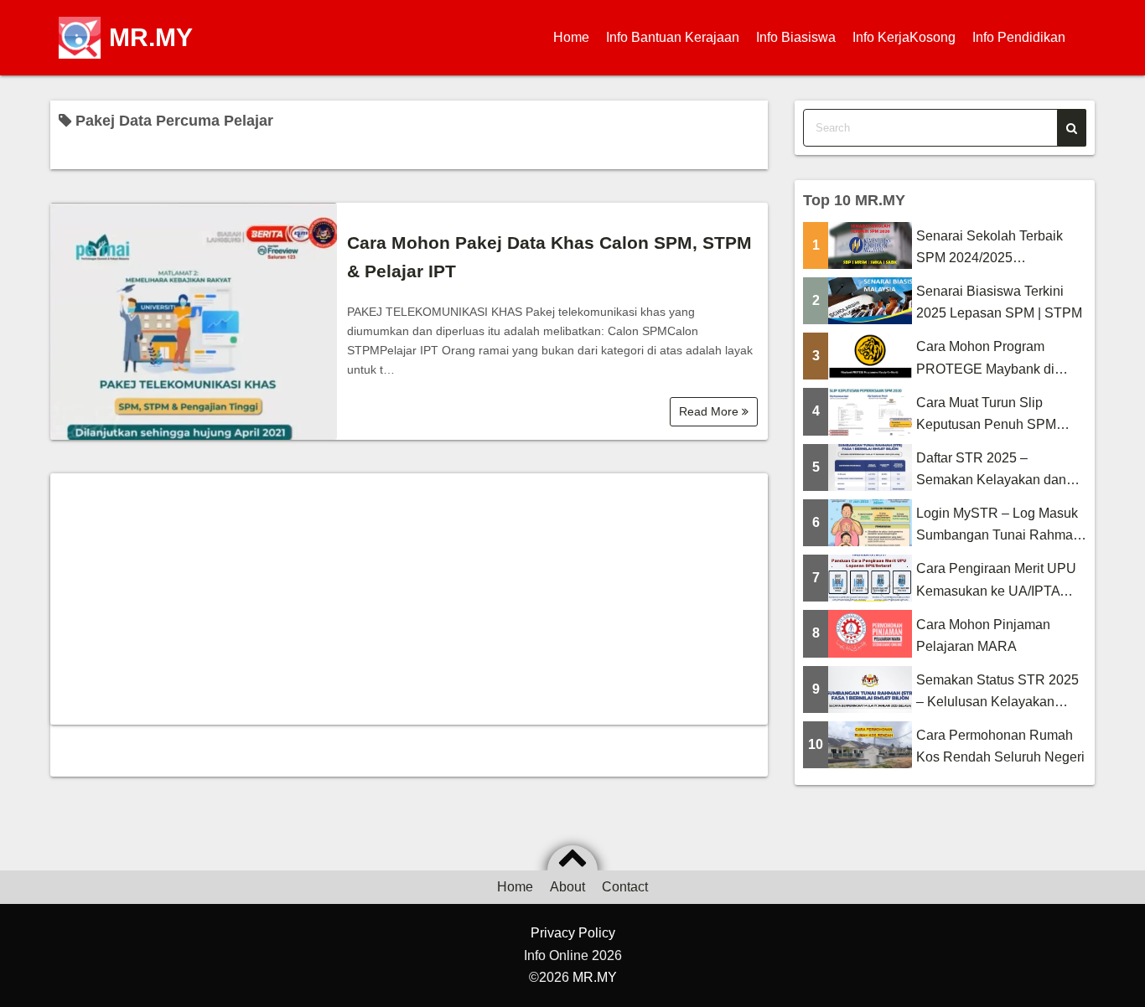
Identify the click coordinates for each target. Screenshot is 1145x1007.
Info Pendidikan (1018, 37)
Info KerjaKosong (904, 37)
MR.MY (151, 37)
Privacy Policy (573, 933)
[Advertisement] (409, 599)
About (567, 887)
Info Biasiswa (796, 37)
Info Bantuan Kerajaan (672, 37)
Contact (625, 887)
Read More (710, 411)
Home (571, 37)
